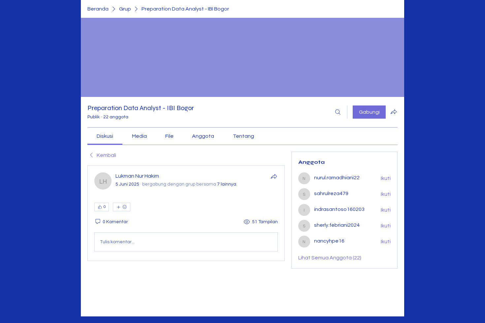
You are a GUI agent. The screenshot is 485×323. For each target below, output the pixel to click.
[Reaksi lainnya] (121, 207)
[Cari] (338, 112)
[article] (186, 213)
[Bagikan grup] (394, 112)
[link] (105, 136)
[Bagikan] (274, 176)
